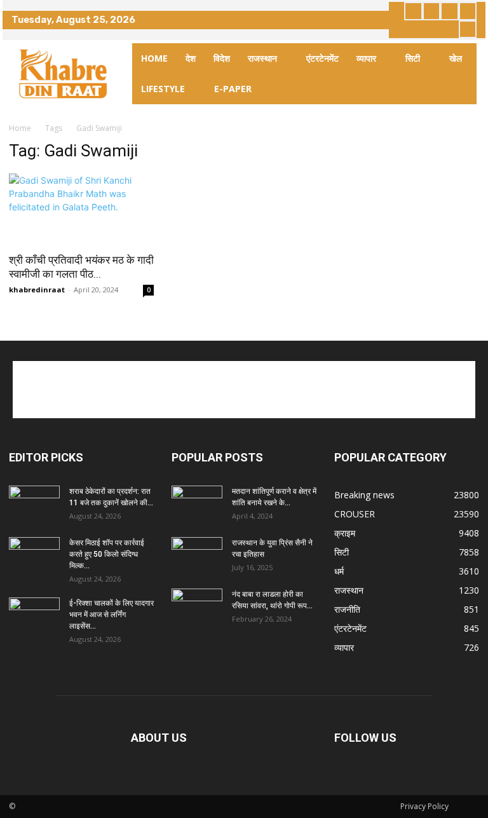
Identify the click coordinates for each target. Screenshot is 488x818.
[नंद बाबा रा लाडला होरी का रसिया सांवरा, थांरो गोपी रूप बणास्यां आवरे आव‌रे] (197, 606)
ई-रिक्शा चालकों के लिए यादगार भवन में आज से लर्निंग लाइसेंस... (111, 615)
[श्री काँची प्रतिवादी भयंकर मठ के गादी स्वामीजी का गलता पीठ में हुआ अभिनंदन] (81, 209)
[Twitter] (449, 11)
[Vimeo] (468, 11)
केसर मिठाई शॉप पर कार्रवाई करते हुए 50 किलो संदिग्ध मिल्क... (106, 554)
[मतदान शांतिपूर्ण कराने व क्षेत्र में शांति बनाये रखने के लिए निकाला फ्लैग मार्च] (197, 503)
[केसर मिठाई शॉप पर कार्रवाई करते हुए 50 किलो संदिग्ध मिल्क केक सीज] (34, 555)
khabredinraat (37, 289)
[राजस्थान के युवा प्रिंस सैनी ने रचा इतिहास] (197, 555)
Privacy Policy (424, 806)
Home (20, 128)
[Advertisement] (244, 389)
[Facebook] (413, 11)
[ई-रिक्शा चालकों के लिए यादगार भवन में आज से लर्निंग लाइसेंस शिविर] (34, 615)
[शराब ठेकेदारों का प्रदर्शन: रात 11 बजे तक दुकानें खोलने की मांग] (34, 503)
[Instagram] (432, 11)
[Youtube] (468, 29)
